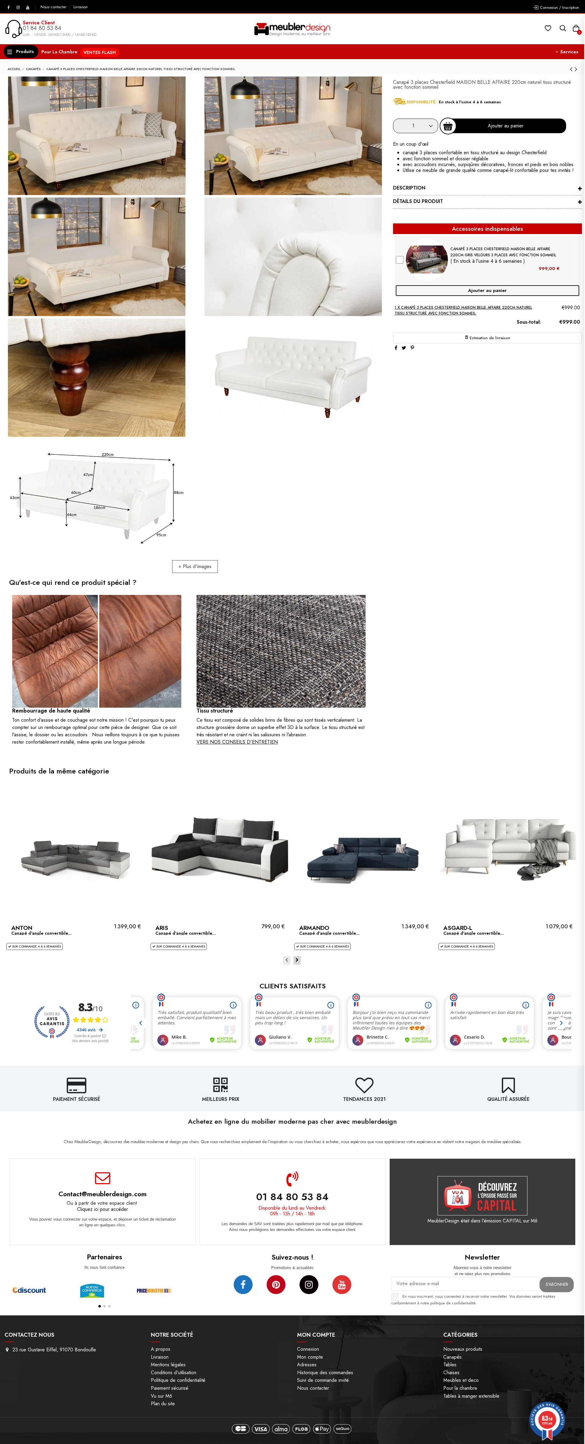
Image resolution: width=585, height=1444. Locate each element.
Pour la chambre (460, 1388)
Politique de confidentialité (178, 1380)
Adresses (307, 1365)
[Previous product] (572, 69)
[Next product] (576, 69)
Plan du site (163, 1404)
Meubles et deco (461, 1380)
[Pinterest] (412, 347)
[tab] (487, 188)
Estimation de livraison (489, 338)
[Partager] (396, 347)
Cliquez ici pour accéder (102, 1209)
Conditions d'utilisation (173, 1372)
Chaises (451, 1372)
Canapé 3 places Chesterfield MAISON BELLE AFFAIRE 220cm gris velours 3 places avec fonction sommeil (503, 252)
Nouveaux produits (462, 1349)
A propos (160, 1349)
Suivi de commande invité (323, 1380)
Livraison (80, 7)
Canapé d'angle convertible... (41, 933)
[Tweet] (404, 347)
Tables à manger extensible (471, 1396)
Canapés (452, 1357)
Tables (449, 1365)
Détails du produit (418, 201)
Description (409, 188)
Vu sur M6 (161, 1396)
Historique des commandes (325, 1372)
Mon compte (310, 1357)
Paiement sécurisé (169, 1388)
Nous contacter (54, 7)
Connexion (308, 1349)
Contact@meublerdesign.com (102, 1194)
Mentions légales (168, 1365)
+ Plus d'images (195, 566)
